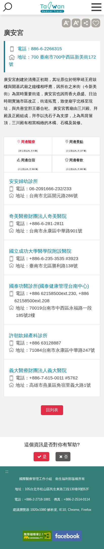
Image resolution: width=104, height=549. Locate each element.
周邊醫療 (28, 142)
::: (6, 471)
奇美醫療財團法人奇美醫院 (38, 216)
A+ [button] (76, 23)
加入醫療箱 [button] (95, 23)
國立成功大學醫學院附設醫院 (40, 251)
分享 (86, 23)
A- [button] (66, 23)
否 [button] (66, 457)
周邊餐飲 (76, 160)
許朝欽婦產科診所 (28, 335)
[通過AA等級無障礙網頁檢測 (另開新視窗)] (36, 535)
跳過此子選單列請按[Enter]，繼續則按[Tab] (56, 23)
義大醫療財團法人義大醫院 (38, 370)
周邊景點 (76, 142)
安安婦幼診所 (23, 181)
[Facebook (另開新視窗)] (67, 535)
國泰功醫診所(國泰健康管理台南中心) (49, 286)
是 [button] (45, 457)
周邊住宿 (28, 160)
